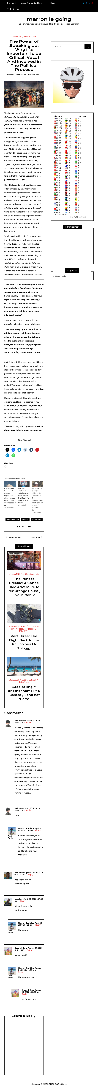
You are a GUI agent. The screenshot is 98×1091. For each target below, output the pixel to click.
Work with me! (13, 9)
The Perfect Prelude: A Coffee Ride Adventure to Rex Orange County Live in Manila (24, 587)
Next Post (35, 537)
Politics (25, 519)
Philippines (25, 629)
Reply (28, 722)
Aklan (14, 680)
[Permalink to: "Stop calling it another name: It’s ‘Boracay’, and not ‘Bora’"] (24, 666)
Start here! (11, 3)
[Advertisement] (72, 247)
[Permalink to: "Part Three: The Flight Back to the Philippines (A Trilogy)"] (24, 613)
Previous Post (15, 537)
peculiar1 (19, 899)
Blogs (52, 3)
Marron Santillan (16, 74)
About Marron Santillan (31, 3)
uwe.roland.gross (22, 872)
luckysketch (20, 720)
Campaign (16, 36)
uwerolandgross (21, 883)
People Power (12, 519)
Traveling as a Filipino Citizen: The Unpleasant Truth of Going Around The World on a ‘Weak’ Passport (37, 498)
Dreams (14, 574)
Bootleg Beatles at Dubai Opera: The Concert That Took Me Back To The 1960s (23, 495)
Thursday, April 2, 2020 (31, 75)
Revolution (37, 519)
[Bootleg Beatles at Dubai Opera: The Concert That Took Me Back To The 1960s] (23, 484)
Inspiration (30, 36)
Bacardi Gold (20, 948)
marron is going (49, 19)
